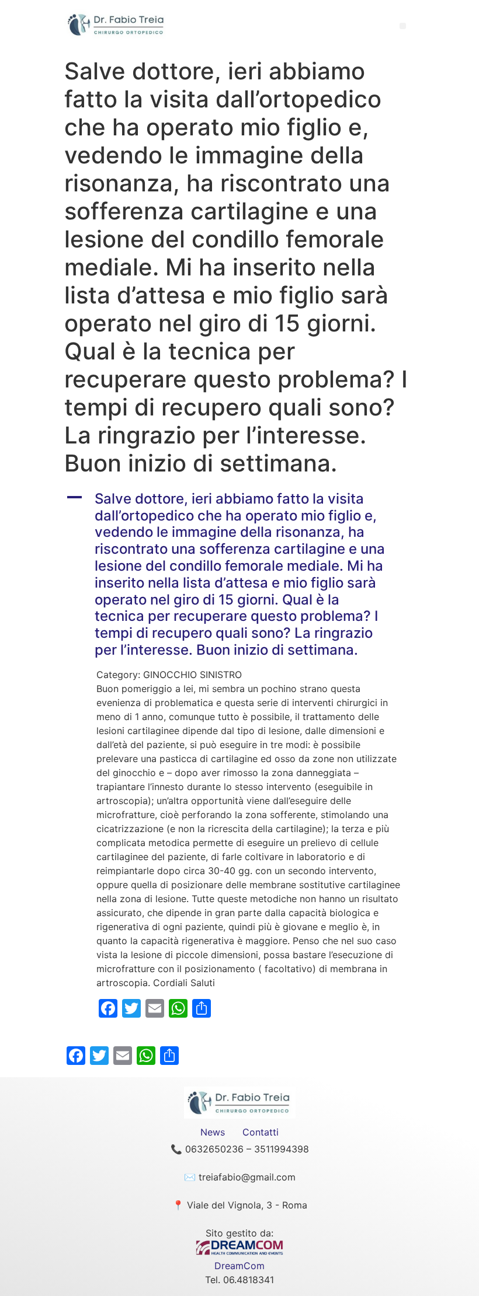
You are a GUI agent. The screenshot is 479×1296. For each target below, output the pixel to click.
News (212, 1132)
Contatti (260, 1132)
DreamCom (239, 1265)
